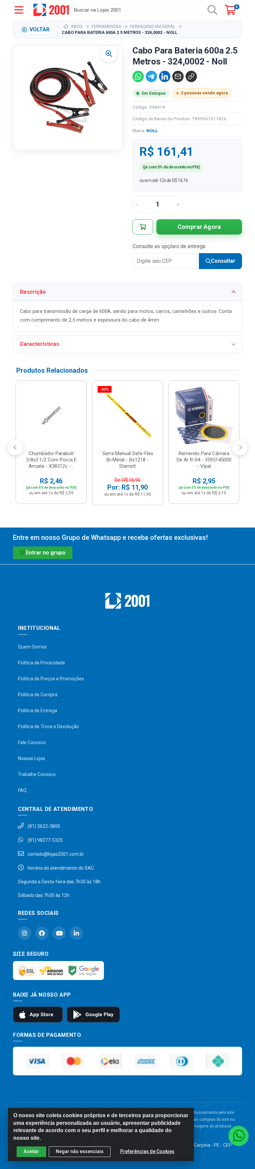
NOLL (152, 130)
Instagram (24, 933)
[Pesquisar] (212, 10)
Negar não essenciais (80, 1151)
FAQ (22, 790)
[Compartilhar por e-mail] (178, 76)
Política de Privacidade (41, 662)
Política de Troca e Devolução (48, 726)
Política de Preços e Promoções (51, 678)
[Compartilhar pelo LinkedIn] (164, 76)
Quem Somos (32, 646)
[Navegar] (15, 447)
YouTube (59, 933)
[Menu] (19, 10)
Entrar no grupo (45, 552)
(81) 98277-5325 (45, 840)
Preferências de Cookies (147, 1151)
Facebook (41, 933)
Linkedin (76, 933)
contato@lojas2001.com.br (55, 854)
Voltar (39, 29)
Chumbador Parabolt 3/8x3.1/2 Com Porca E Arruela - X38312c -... (51, 459)
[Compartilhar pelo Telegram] (151, 76)
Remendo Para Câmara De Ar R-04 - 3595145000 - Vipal (204, 459)
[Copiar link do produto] (191, 76)
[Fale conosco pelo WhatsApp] (238, 1136)
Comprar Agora (199, 226)
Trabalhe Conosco (37, 774)
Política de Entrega (37, 710)
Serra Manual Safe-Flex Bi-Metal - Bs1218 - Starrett (127, 459)
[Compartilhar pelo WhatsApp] (138, 76)
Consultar (223, 261)
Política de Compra (37, 694)
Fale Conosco (32, 742)
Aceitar (31, 1151)
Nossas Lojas (31, 758)
